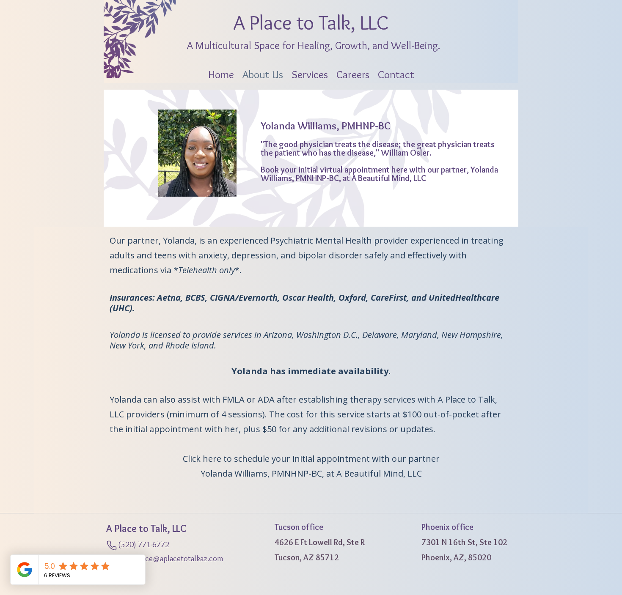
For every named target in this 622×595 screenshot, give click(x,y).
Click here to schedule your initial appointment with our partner (311, 458)
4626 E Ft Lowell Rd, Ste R (320, 542)
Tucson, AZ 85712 (307, 557)
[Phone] (112, 545)
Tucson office (299, 527)
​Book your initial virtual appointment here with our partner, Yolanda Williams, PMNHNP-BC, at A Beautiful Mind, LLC (379, 174)
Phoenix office (447, 527)
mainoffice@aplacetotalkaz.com (164, 558)
